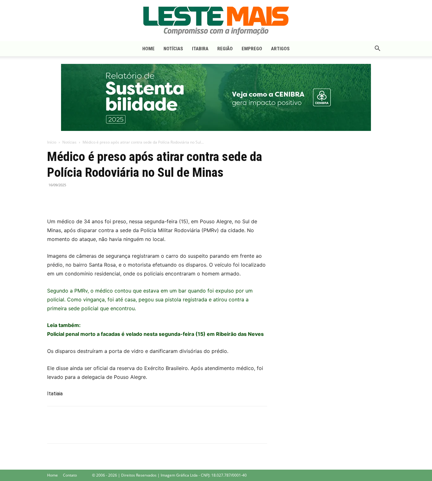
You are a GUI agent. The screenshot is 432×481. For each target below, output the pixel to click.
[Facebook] (53, 199)
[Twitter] (68, 199)
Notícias (173, 49)
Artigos (280, 49)
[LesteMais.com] (216, 21)
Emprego (252, 49)
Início (51, 142)
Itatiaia (55, 394)
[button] (377, 49)
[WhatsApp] (82, 199)
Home (148, 49)
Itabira (200, 49)
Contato (70, 475)
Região (225, 49)
